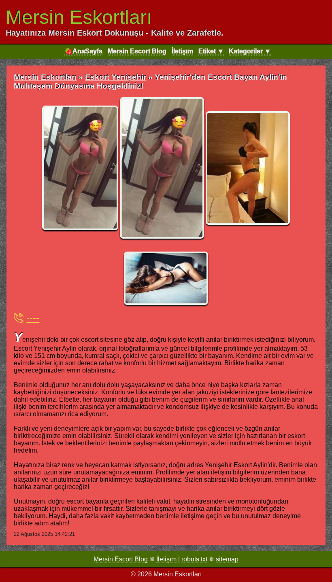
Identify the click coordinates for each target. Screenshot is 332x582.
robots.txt (194, 559)
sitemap (227, 559)
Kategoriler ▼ (250, 51)
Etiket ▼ (211, 51)
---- (32, 317)
